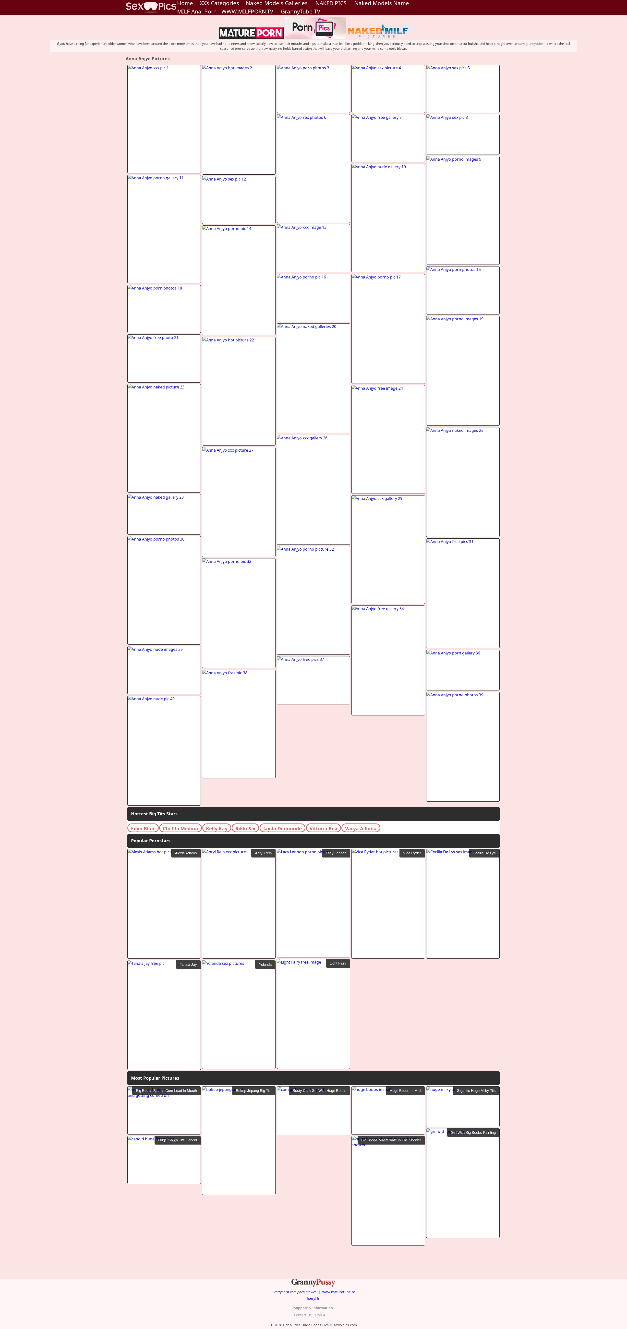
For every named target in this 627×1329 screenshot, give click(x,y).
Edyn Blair (143, 828)
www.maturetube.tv (338, 1292)
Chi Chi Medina (180, 828)
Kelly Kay (217, 828)
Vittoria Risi (323, 828)
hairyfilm (314, 1298)
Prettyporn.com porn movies (294, 1292)
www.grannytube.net (533, 43)
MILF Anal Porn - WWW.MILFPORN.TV (225, 11)
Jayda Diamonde (282, 828)
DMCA (320, 1315)
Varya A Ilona (361, 828)
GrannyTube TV (300, 11)
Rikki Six (245, 828)
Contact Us (303, 1315)
